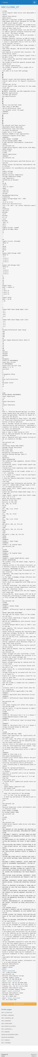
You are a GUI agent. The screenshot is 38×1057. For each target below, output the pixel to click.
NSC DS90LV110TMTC (8, 1026)
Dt (4, 2)
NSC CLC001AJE (6, 1012)
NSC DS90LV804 (6, 1023)
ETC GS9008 (5, 1032)
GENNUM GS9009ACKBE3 (9, 1034)
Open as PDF (19, 1004)
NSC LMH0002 (6, 1021)
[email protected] (8, 970)
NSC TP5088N (6, 1043)
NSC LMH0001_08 (7, 1018)
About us (34, 1054)
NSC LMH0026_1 (7, 1029)
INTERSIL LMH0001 (7, 1015)
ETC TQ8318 (5, 1040)
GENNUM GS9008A (7, 1037)
